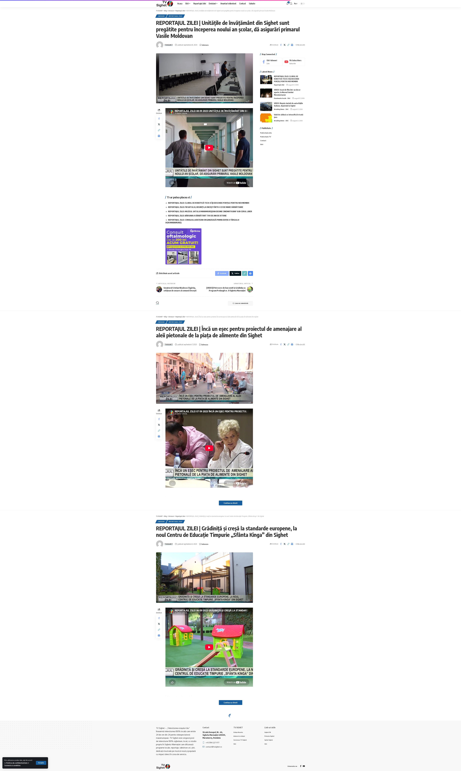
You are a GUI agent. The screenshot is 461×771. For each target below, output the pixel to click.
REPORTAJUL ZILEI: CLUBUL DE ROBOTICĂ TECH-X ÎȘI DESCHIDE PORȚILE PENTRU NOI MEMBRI (208, 203)
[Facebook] (271, 62)
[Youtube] (294, 62)
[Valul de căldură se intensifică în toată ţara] (266, 117)
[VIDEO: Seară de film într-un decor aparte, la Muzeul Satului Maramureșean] (266, 93)
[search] (291, 4)
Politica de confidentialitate (16, 763)
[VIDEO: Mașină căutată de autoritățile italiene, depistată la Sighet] (266, 106)
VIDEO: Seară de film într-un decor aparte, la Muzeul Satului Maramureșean (287, 92)
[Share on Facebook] (280, 45)
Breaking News (279, 109)
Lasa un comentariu (241, 303)
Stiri (288, 98)
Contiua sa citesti (230, 503)
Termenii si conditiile (12, 765)
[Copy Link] (288, 45)
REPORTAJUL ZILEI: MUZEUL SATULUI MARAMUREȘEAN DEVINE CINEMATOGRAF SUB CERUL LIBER (210, 211)
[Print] (292, 45)
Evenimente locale (280, 98)
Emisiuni (161, 16)
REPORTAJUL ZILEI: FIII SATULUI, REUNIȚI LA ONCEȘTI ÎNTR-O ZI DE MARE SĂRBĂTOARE (205, 207)
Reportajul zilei (175, 16)
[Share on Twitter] (284, 45)
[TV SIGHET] (164, 3)
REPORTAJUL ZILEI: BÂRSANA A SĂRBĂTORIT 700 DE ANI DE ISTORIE (197, 215)
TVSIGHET (168, 45)
